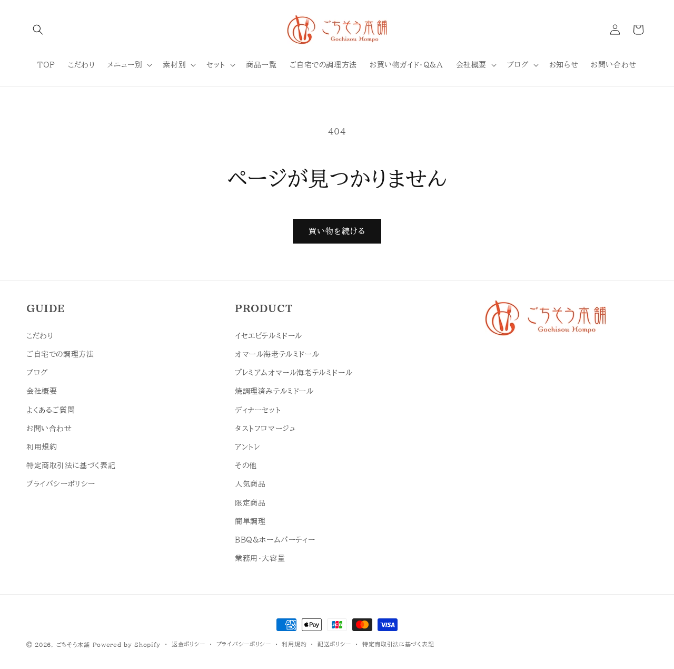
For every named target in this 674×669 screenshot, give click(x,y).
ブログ (37, 372)
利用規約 (41, 447)
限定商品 (250, 503)
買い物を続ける (337, 231)
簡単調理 (250, 521)
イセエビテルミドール (268, 336)
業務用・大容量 (260, 558)
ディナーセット (258, 410)
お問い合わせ (49, 428)
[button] (37, 29)
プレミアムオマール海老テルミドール (293, 372)
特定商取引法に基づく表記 (70, 465)
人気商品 (250, 484)
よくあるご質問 (50, 410)
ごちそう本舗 (73, 644)
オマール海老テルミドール (277, 354)
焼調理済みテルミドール (274, 391)
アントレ (247, 447)
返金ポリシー (188, 644)
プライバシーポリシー (60, 484)
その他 (246, 465)
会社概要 (41, 391)
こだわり (39, 336)
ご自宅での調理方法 (60, 354)
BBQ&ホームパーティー (275, 540)
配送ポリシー (334, 644)
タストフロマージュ (265, 428)
